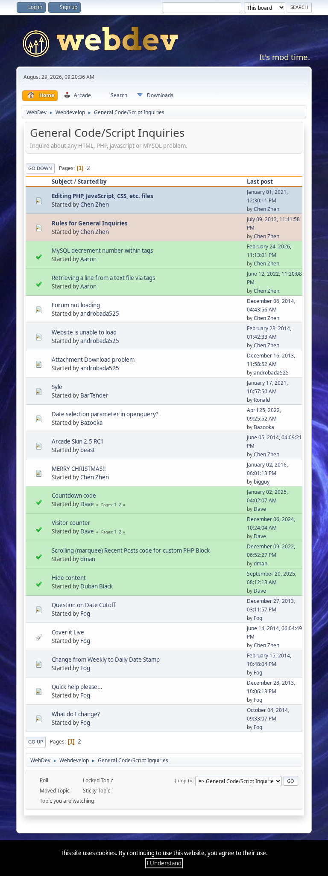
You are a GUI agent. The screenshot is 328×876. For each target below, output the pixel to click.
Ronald (262, 399)
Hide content (69, 578)
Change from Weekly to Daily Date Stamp (106, 659)
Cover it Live (68, 632)
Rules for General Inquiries (90, 223)
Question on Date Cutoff (83, 605)
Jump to (184, 780)
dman (87, 559)
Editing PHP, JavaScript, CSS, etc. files (102, 196)
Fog (85, 613)
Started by (92, 181)
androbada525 (99, 313)
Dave (87, 504)
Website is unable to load (84, 332)
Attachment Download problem (93, 359)
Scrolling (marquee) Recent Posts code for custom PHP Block (131, 550)
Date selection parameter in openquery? (105, 414)
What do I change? (76, 714)
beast (87, 450)
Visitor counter (71, 523)
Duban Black (96, 586)
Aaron (88, 259)
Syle (57, 387)
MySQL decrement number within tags (102, 250)
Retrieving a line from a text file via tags (103, 278)
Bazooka (91, 422)
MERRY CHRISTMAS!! (79, 469)
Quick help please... (77, 687)
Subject (62, 181)
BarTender (94, 395)
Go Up (35, 741)
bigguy (261, 481)
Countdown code (74, 495)
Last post (260, 181)
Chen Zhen (94, 204)
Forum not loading (76, 305)
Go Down (40, 168)
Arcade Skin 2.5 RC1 (78, 441)
